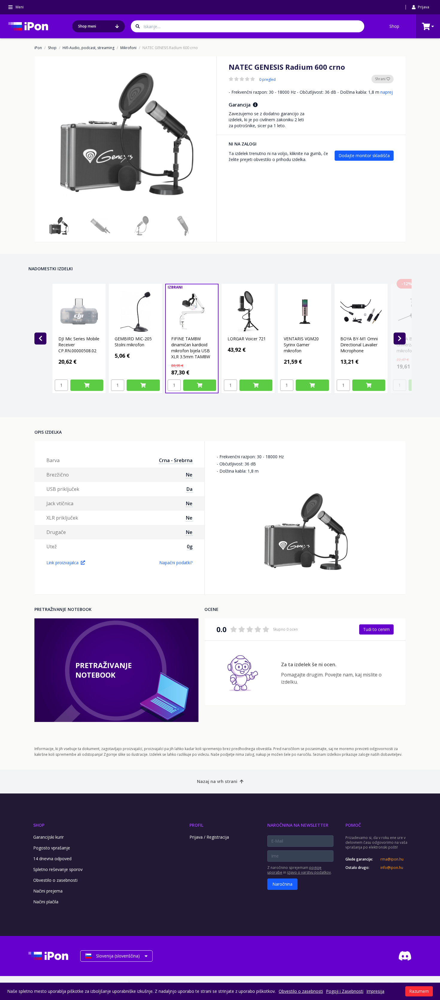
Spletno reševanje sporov (58, 869)
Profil (196, 825)
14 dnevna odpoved (52, 858)
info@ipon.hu (391, 867)
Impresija (375, 991)
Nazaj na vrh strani (217, 781)
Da (189, 489)
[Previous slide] (40, 339)
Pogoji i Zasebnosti (344, 991)
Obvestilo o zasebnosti (55, 880)
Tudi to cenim (376, 629)
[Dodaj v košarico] (86, 385)
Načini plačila (45, 902)
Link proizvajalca (62, 562)
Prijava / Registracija (209, 837)
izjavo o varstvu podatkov (309, 872)
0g (189, 546)
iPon (38, 47)
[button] (58, 226)
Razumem (419, 991)
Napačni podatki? (175, 562)
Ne (189, 474)
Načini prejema (48, 891)
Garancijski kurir (48, 837)
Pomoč (353, 825)
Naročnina (282, 884)
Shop (394, 26)
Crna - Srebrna (175, 460)
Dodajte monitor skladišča (364, 155)
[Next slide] (400, 339)
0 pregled (267, 79)
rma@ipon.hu (391, 859)
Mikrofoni (128, 47)
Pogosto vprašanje (51, 848)
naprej (386, 92)
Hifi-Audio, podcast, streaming (88, 47)
